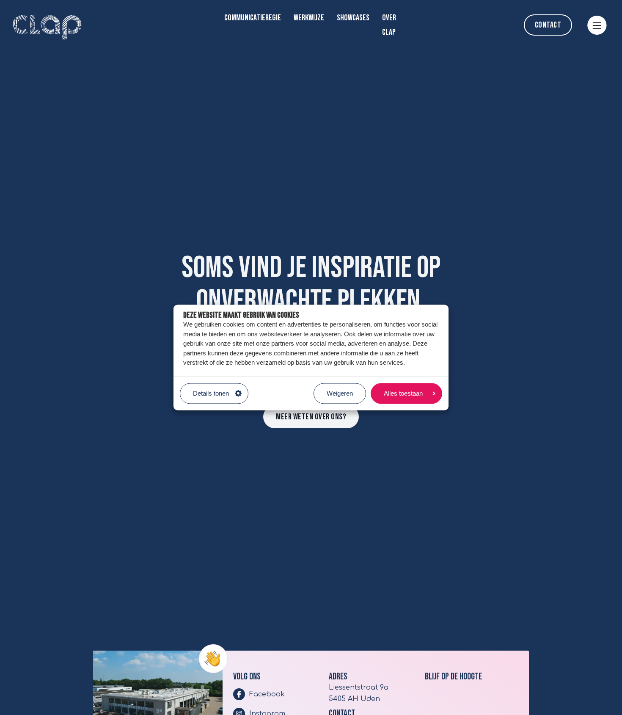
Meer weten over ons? (311, 417)
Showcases (353, 18)
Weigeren (340, 393)
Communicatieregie (252, 18)
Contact (548, 25)
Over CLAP (389, 25)
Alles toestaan (403, 393)
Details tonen (211, 393)
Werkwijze (309, 18)
